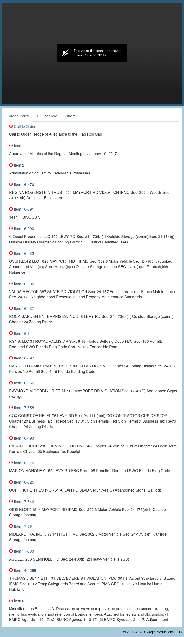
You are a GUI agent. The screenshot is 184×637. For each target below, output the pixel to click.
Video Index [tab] (19, 116)
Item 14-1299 (24, 570)
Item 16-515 (23, 462)
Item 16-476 (23, 184)
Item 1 (18, 145)
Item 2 (18, 165)
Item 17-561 (23, 526)
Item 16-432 (23, 253)
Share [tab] (70, 116)
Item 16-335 (23, 283)
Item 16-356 (23, 383)
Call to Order (24, 126)
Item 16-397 (23, 358)
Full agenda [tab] (47, 116)
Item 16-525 (23, 482)
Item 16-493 (23, 438)
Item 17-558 (23, 407)
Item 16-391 (23, 209)
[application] (92, 53)
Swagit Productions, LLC (163, 631)
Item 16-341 (23, 333)
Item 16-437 (23, 308)
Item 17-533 (23, 551)
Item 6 (18, 600)
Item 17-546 (23, 501)
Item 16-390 (23, 228)
